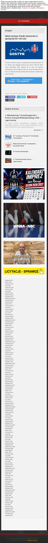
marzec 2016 (8, 503)
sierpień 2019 (8, 428)
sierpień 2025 (9, 302)
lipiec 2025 (8, 304)
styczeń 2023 (9, 358)
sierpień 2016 (8, 494)
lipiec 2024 (8, 325)
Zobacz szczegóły (29, 8)
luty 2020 (8, 418)
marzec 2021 (8, 398)
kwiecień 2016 (9, 501)
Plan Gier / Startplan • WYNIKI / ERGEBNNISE (20, 80)
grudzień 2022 (9, 360)
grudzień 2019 (9, 421)
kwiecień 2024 (9, 331)
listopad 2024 (9, 318)
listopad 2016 (9, 488)
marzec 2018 (8, 459)
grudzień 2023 (9, 338)
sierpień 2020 (9, 410)
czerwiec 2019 (9, 432)
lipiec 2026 (8, 282)
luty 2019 (7, 439)
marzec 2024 (9, 333)
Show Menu (25, 21)
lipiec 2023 (8, 347)
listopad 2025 (9, 296)
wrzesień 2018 (9, 448)
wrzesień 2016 (9, 492)
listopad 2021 (9, 383)
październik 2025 (10, 298)
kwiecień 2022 (9, 374)
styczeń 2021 (8, 401)
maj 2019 (7, 434)
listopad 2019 (9, 423)
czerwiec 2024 (9, 327)
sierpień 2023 (9, 345)
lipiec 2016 (8, 495)
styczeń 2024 (9, 336)
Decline (3, 9)
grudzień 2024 (9, 316)
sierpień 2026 (9, 280)
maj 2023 (8, 351)
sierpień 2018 (8, 450)
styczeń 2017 (8, 484)
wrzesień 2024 (9, 322)
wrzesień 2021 (9, 387)
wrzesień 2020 (9, 409)
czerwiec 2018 (9, 454)
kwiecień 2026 (9, 287)
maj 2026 (8, 286)
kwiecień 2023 (9, 352)
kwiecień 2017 (9, 479)
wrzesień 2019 (9, 427)
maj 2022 (8, 372)
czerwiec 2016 (9, 497)
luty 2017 (7, 483)
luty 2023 (8, 356)
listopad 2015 (9, 510)
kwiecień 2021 (9, 396)
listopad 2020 (9, 405)
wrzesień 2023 (9, 343)
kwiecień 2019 (9, 436)
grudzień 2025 (9, 295)
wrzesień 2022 (9, 365)
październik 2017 (10, 468)
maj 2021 (7, 394)
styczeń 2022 (9, 380)
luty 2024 (8, 334)
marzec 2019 (8, 437)
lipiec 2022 (8, 369)
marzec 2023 (9, 354)
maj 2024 (8, 329)
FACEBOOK (10, 97)
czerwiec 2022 (9, 371)
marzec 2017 (8, 481)
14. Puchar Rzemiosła (20, 151)
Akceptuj (40, 8)
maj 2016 (7, 499)
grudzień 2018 (9, 443)
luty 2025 (8, 313)
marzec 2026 (9, 289)
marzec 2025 (9, 311)
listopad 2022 (9, 361)
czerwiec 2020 (9, 412)
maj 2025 (8, 307)
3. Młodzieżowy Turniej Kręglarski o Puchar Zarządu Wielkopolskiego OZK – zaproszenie (23, 117)
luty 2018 (7, 461)
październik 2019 (10, 425)
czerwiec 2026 (9, 284)
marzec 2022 (9, 376)
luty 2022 (8, 378)
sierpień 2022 (9, 367)
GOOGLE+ (10, 100)
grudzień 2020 (9, 403)
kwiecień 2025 (9, 309)
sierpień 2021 (8, 389)
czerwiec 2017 (9, 475)
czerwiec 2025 (9, 305)
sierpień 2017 (8, 472)
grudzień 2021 (9, 381)
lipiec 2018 (8, 452)
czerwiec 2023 (9, 349)
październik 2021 (10, 385)
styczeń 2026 (9, 293)
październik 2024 (10, 320)
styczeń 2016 (8, 506)
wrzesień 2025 (9, 300)
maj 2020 (8, 414)
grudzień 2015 (9, 508)
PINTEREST (32, 97)
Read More (38, 130)
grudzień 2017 (9, 465)
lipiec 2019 (8, 430)
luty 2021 (7, 399)
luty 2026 (8, 291)
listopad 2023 (9, 340)
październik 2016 (10, 490)
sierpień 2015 (9, 515)
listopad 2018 (9, 445)
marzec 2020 (9, 416)
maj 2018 (7, 456)
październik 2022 (10, 363)
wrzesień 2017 (9, 470)
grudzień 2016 (9, 486)
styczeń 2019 (8, 441)
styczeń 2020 (9, 419)
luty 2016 (7, 504)
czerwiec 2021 (9, 392)
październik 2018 (10, 446)
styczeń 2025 (9, 314)
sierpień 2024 (9, 324)
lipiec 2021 (8, 390)
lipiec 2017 (8, 474)
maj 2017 (7, 477)
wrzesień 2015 (9, 513)
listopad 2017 (9, 466)
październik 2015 (10, 512)
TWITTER (21, 97)
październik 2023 (10, 342)
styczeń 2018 (8, 463)
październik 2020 (10, 407)
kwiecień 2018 (9, 457)
